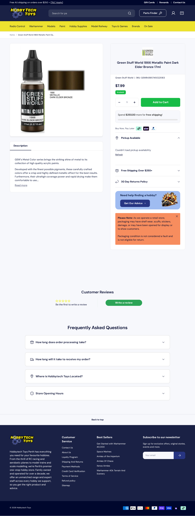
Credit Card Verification (73, 471)
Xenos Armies (103, 465)
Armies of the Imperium (108, 456)
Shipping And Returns (72, 461)
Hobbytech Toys (24, 507)
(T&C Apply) (57, 2)
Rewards (164, 2)
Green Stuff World (124, 77)
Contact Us (179, 2)
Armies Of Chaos (105, 461)
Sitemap (66, 485)
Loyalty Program (70, 457)
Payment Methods (71, 466)
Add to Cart (160, 102)
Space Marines (104, 451)
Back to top (98, 419)
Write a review (124, 302)
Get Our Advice (133, 203)
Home (12, 35)
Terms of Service (70, 476)
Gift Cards (149, 2)
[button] (182, 13)
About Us (66, 452)
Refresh (119, 154)
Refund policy (68, 480)
